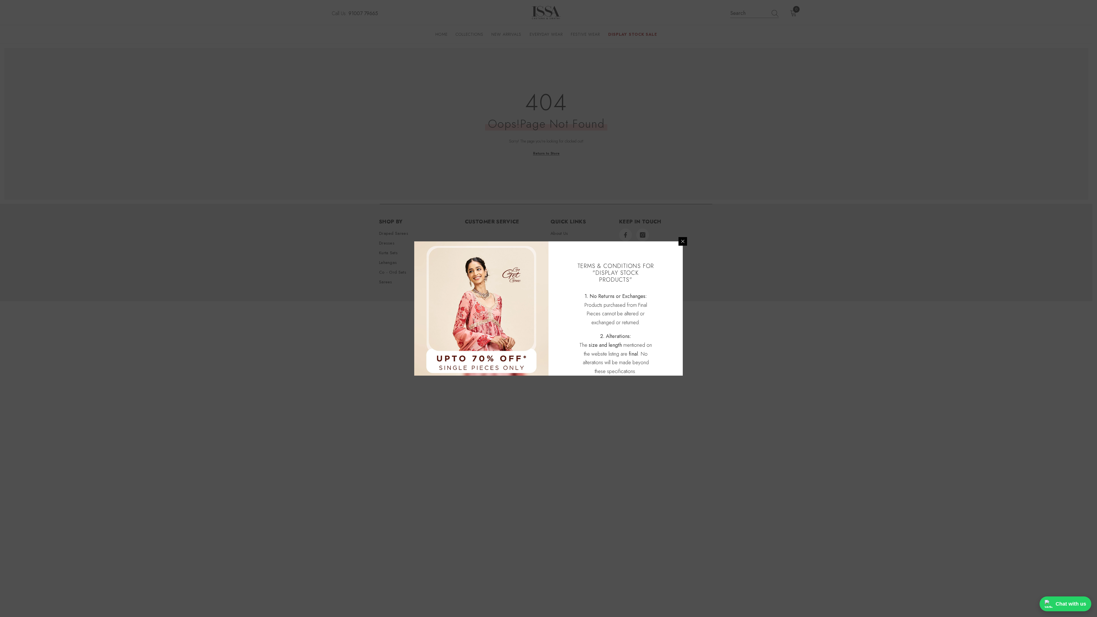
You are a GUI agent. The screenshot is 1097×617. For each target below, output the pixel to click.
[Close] (682, 241)
